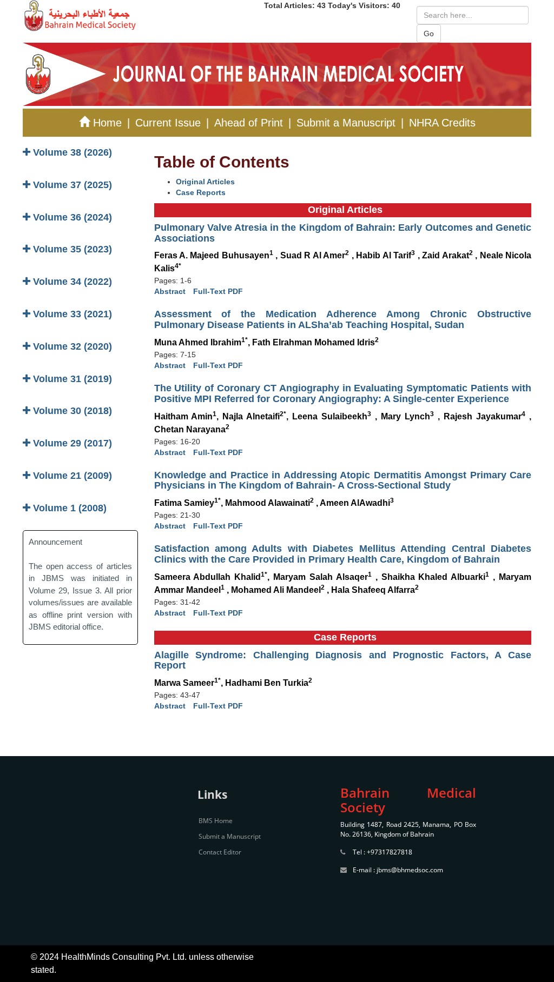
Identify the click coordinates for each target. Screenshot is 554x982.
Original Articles (205, 181)
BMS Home (216, 820)
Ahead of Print (248, 123)
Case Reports (201, 192)
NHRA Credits (442, 123)
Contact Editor (220, 852)
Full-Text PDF (218, 291)
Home (106, 123)
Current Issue (168, 123)
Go (429, 33)
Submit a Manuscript (345, 123)
